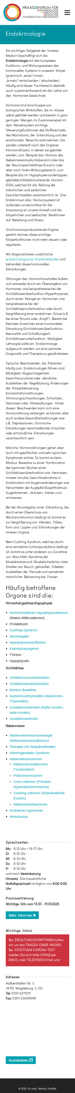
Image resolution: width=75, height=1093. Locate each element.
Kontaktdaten (19, 1060)
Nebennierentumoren (26, 759)
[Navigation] (67, 12)
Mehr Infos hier (21, 915)
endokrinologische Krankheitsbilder (32, 259)
